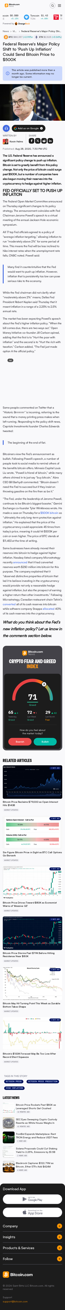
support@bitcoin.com (15, 1301)
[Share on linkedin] (50, 141)
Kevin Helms (16, 141)
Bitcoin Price (14, 1081)
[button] (41, 128)
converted (9, 604)
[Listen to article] (6, 128)
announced (20, 562)
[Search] (52, 5)
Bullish (45, 741)
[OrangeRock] (22, 23)
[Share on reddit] (44, 141)
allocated (48, 608)
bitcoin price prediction (42, 1081)
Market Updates (15, 31)
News (6, 31)
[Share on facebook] (31, 141)
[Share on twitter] (38, 141)
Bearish (20, 741)
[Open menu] (59, 5)
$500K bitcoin (49, 513)
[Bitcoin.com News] (12, 6)
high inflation (14, 1088)
